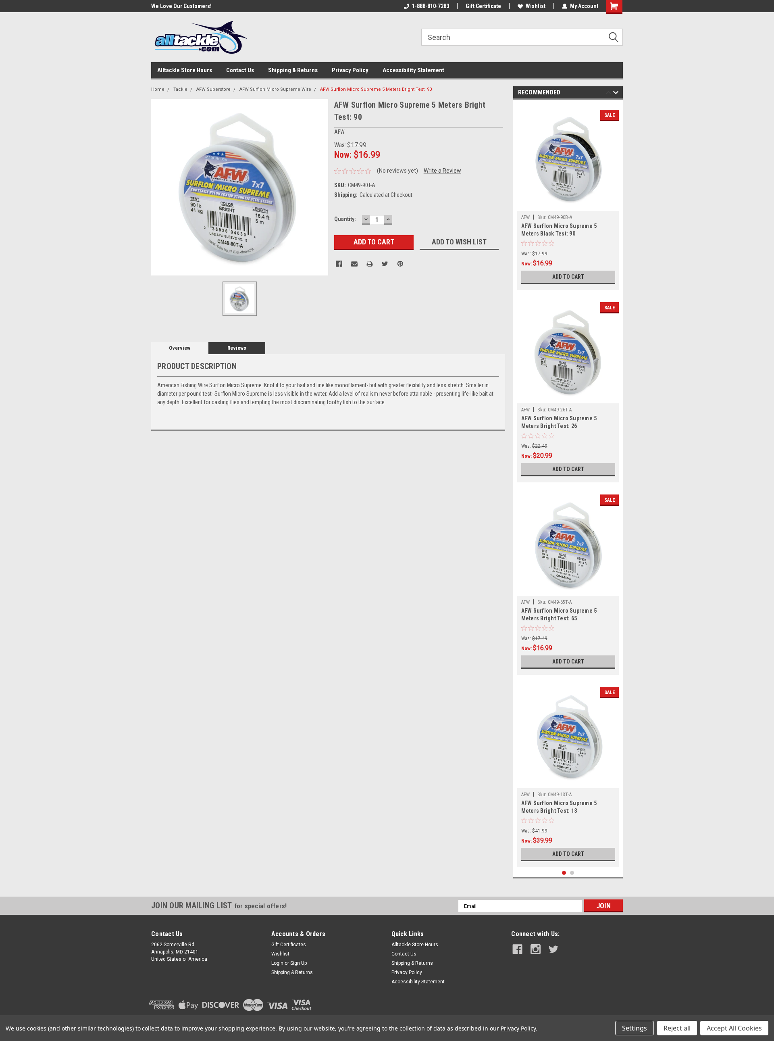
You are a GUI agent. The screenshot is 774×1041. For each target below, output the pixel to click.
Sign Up (298, 963)
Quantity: (345, 219)
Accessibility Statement (413, 70)
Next (616, 94)
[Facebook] (339, 264)
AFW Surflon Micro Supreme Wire (275, 89)
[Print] (369, 264)
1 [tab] (564, 873)
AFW (525, 217)
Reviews (236, 348)
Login (277, 963)
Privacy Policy (350, 70)
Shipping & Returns (293, 70)
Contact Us (240, 70)
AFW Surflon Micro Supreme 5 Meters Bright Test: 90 (376, 89)
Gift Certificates (288, 944)
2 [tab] (572, 873)
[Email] (354, 264)
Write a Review (442, 170)
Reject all (677, 1028)
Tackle (180, 89)
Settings (634, 1028)
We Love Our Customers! (176, 6)
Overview (179, 348)
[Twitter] (385, 264)
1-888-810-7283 (430, 6)
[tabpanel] (568, 197)
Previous (608, 94)
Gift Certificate (483, 6)
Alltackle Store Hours (184, 70)
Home (157, 89)
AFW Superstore (213, 89)
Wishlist (535, 6)
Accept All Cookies (734, 1028)
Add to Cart (568, 276)
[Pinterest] (400, 264)
